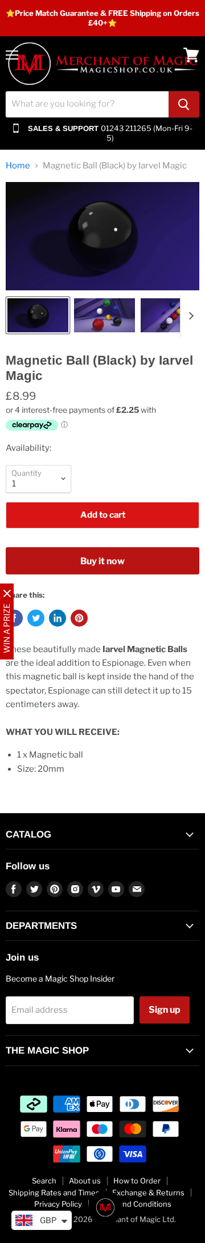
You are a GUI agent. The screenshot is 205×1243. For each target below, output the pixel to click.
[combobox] (87, 104)
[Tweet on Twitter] (35, 618)
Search (44, 1180)
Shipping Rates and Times (54, 1192)
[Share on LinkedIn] (57, 618)
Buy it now (102, 561)
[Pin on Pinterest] (79, 618)
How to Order (137, 1180)
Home (18, 166)
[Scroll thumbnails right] (189, 316)
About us (85, 1180)
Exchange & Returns (148, 1192)
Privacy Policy (58, 1203)
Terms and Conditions (133, 1203)
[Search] (184, 104)
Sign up (165, 1009)
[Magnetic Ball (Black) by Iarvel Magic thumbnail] (37, 315)
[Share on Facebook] (14, 618)
